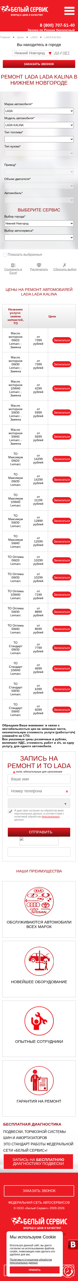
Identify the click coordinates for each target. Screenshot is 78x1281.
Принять (35, 1270)
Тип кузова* (12, 146)
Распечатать (39, 269)
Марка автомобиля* (18, 104)
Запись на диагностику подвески (38, 1161)
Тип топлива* (13, 132)
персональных (51, 816)
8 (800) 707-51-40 (57, 25)
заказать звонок (39, 64)
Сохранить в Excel (13, 270)
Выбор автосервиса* (18, 230)
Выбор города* (14, 216)
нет (66, 53)
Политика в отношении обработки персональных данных (31, 1261)
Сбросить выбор (64, 269)
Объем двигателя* (17, 179)
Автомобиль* (13, 193)
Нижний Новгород (30, 53)
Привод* (10, 165)
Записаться (62, 340)
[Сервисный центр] (39, 803)
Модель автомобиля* (19, 118)
